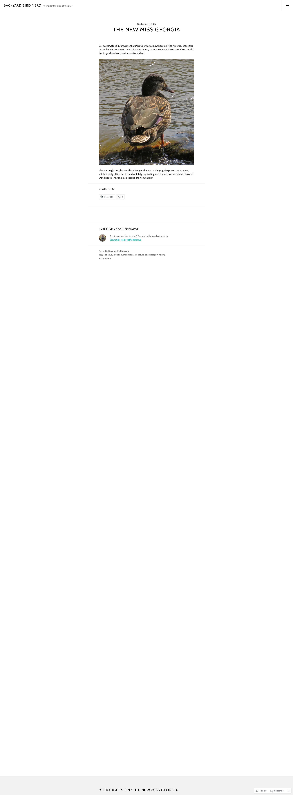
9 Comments (105, 258)
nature (141, 254)
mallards (132, 254)
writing (162, 254)
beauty (109, 254)
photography (151, 254)
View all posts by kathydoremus (125, 239)
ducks (117, 254)
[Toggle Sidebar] (287, 5)
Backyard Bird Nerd (23, 5)
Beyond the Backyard (119, 251)
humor (124, 254)
